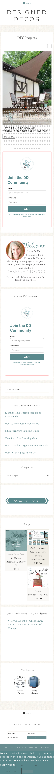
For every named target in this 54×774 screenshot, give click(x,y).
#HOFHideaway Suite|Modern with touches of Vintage (25, 624)
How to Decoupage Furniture (21, 452)
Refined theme (28, 747)
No (36, 765)
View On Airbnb (16, 620)
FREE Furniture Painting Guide (22, 430)
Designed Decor (27, 16)
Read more (11, 771)
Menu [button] (29, 3)
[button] (49, 46)
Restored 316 (43, 747)
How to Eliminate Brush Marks (22, 423)
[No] (27, 771)
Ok (22, 765)
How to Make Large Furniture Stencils (26, 445)
